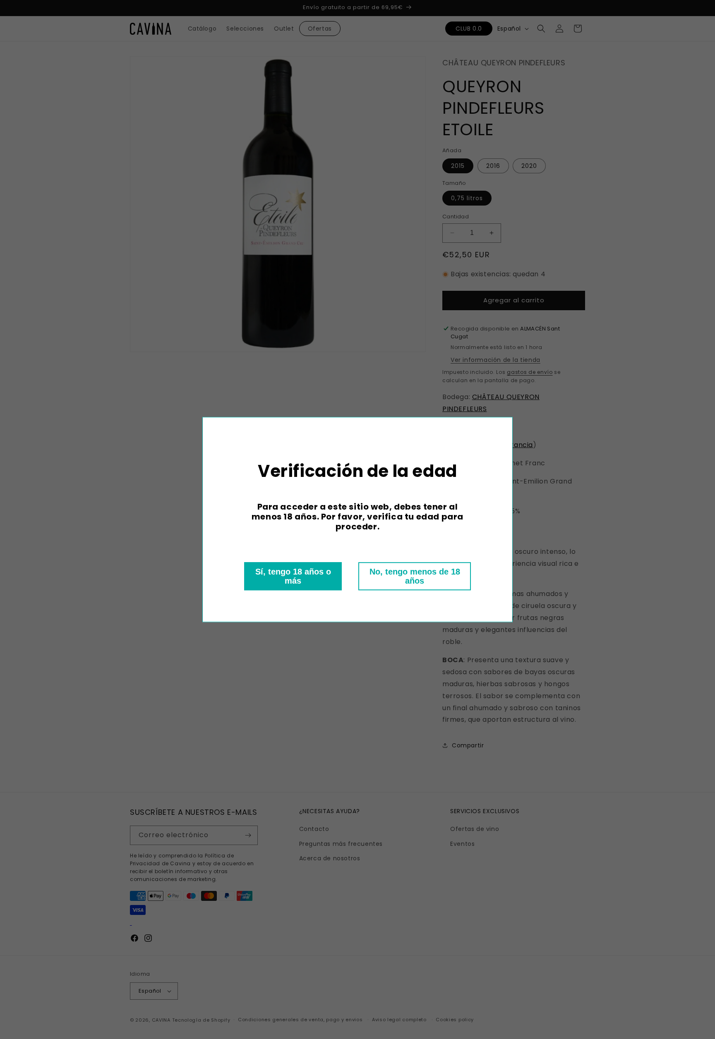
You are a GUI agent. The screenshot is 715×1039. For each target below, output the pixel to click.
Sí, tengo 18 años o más (293, 576)
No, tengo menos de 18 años (414, 576)
